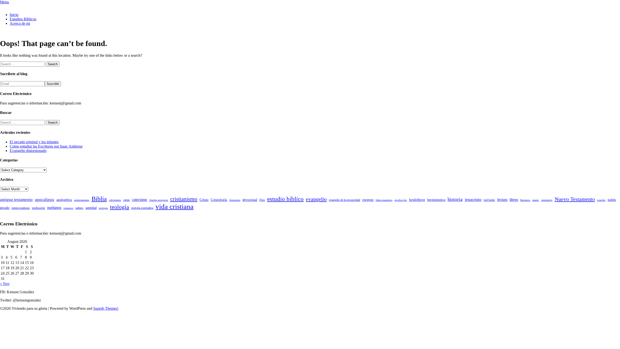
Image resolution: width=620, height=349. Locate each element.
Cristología (219, 200)
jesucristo (473, 199)
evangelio (316, 199)
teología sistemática (142, 208)
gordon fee (401, 200)
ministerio (546, 200)
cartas (126, 200)
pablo (612, 200)
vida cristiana (174, 206)
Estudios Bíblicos (23, 19)
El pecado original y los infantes (34, 142)
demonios (234, 200)
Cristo (204, 200)
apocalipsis (44, 199)
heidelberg (417, 200)
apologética (64, 200)
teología (119, 207)
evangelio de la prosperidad (344, 200)
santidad (91, 208)
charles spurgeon (158, 200)
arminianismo (81, 200)
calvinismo (115, 200)
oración (601, 200)
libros (514, 200)
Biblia (99, 198)
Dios (262, 200)
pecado (4, 208)
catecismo (139, 200)
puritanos (54, 208)
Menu (4, 2)
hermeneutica (436, 200)
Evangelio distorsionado (28, 151)
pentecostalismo (21, 208)
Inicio (14, 15)
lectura (502, 200)
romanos (68, 208)
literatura (525, 200)
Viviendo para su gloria (18, 6)
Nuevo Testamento (575, 199)
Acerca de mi (20, 23)
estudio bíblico (285, 199)
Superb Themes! (105, 308)
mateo (535, 200)
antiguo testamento (16, 199)
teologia (103, 208)
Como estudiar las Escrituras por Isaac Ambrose (46, 146)
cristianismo (183, 199)
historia (455, 199)
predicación (38, 208)
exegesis (367, 200)
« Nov (5, 284)
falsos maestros (384, 200)
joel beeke (489, 200)
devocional (249, 200)
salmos (79, 208)
